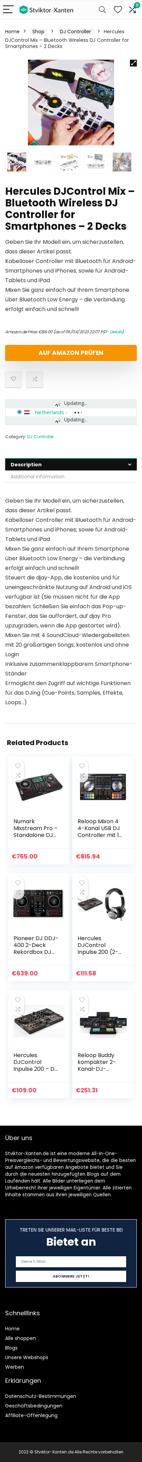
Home (12, 31)
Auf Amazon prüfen (71, 353)
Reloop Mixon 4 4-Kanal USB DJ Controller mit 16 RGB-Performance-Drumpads (100, 838)
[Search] (102, 10)
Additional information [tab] (37, 476)
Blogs (11, 1347)
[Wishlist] (118, 9)
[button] (133, 63)
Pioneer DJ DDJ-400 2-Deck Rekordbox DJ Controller (36, 948)
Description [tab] (26, 464)
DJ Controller (75, 31)
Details (116, 332)
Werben (14, 1367)
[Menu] (8, 10)
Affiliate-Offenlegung (31, 1415)
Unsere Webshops (26, 1357)
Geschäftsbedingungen (33, 1405)
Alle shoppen (20, 1338)
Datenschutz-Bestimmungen (40, 1396)
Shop (38, 31)
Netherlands (49, 412)
